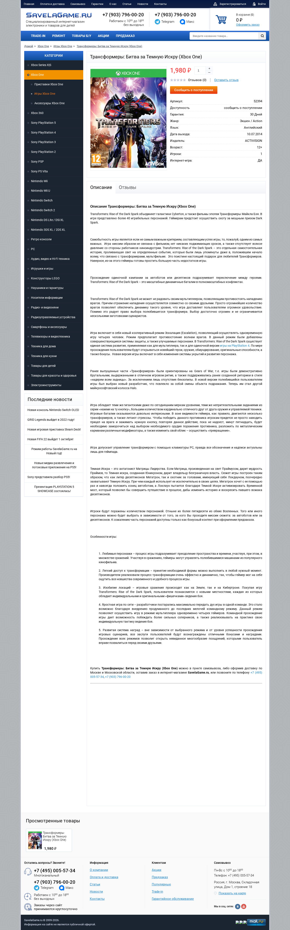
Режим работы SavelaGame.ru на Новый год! (54, 451)
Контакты (160, 4)
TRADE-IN (38, 36)
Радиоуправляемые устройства (53, 317)
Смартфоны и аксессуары (49, 327)
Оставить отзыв (226, 80)
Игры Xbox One (62, 46)
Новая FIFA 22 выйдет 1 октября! (50, 439)
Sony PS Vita (39, 171)
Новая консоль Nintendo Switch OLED (53, 410)
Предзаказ (160, 877)
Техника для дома (43, 346)
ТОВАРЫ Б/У (81, 36)
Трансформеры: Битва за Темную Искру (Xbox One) (109, 46)
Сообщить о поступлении (193, 90)
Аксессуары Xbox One (49, 103)
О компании (99, 870)
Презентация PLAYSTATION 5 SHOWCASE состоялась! (54, 489)
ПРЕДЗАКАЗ (125, 36)
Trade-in (157, 891)
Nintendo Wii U (40, 190)
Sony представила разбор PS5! (48, 477)
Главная (29, 4)
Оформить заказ (247, 24)
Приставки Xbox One (48, 84)
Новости (142, 4)
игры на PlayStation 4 (234, 345)
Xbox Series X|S (41, 65)
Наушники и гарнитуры (47, 288)
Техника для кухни (44, 356)
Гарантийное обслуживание (173, 899)
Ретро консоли (41, 239)
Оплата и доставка (52, 4)
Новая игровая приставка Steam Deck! (54, 429)
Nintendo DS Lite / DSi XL (47, 220)
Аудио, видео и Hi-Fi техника (50, 258)
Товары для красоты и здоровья (53, 375)
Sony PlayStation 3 (43, 142)
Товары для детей (43, 365)
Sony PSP (37, 161)
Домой (28, 46)
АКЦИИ (103, 36)
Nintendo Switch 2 (43, 210)
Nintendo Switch (42, 200)
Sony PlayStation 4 (43, 132)
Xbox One (43, 46)
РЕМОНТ (58, 36)
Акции (156, 870)
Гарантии (97, 4)
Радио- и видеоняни (45, 307)
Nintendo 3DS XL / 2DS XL (48, 229)
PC (33, 249)
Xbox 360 (37, 113)
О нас (113, 4)
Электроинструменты (46, 385)
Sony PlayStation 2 (43, 151)
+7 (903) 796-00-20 (123, 14)
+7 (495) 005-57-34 (54, 870)
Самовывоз (77, 4)
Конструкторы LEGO (45, 278)
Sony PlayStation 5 (43, 122)
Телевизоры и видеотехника (50, 336)
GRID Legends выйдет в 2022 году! (51, 419)
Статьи (126, 4)
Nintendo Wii (39, 181)
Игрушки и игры (42, 268)
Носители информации (47, 297)
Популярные (161, 884)
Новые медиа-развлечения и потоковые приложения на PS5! (54, 465)
